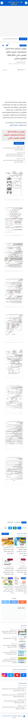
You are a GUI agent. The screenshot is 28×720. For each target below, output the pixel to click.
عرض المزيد (5, 533)
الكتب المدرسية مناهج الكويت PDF (10, 639)
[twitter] (11, 675)
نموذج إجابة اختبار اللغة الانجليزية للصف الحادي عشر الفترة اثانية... (9, 38)
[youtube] (17, 675)
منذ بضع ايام (13, 643)
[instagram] (4, 675)
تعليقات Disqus (5, 602)
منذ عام (14, 636)
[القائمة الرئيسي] (26, 3)
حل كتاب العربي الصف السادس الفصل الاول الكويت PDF (9, 653)
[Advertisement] (14, 21)
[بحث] (2, 3)
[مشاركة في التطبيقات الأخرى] (5, 528)
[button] (19, 528)
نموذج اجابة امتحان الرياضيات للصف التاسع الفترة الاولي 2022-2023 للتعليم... (13, 689)
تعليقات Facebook (14, 602)
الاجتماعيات (23, 45)
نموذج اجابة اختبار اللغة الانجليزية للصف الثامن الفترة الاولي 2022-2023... (14, 702)
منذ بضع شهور (22, 545)
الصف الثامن (10, 522)
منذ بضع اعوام (19, 146)
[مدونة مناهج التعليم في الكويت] (15, 2)
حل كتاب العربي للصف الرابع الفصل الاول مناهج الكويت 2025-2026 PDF (9, 661)
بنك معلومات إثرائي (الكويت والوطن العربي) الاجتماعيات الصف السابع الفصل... (21, 551)
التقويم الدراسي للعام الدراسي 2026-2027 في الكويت (10, 646)
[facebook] (23, 675)
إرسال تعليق (21, 608)
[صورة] (22, 632)
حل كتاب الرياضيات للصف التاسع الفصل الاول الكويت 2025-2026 (9, 632)
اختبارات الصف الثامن (16, 125)
